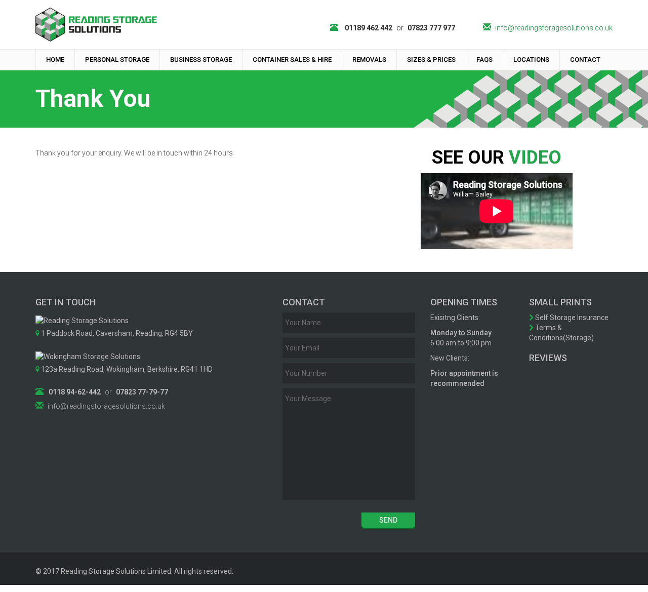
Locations (531, 59)
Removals (369, 59)
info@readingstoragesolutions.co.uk (554, 28)
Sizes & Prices (431, 59)
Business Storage (201, 59)
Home (55, 59)
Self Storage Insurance (571, 317)
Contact (585, 59)
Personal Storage (117, 59)
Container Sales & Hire (292, 59)
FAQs (484, 59)
